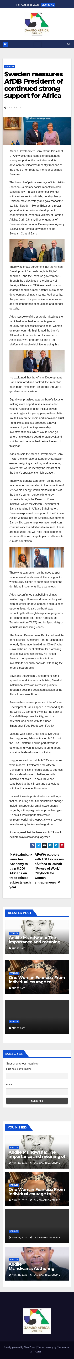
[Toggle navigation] (37, 44)
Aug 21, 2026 (19, 1275)
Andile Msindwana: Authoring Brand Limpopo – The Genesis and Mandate (31, 1271)
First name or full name (18, 1068)
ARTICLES (9, 66)
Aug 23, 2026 (19, 1200)
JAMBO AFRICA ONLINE (46, 1163)
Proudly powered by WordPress (20, 1347)
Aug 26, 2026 (19, 1163)
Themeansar (63, 1347)
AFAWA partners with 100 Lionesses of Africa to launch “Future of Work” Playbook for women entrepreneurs (49, 868)
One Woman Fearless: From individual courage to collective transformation (37, 982)
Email (9, 1084)
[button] (68, 44)
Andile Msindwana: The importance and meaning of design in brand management (34, 944)
